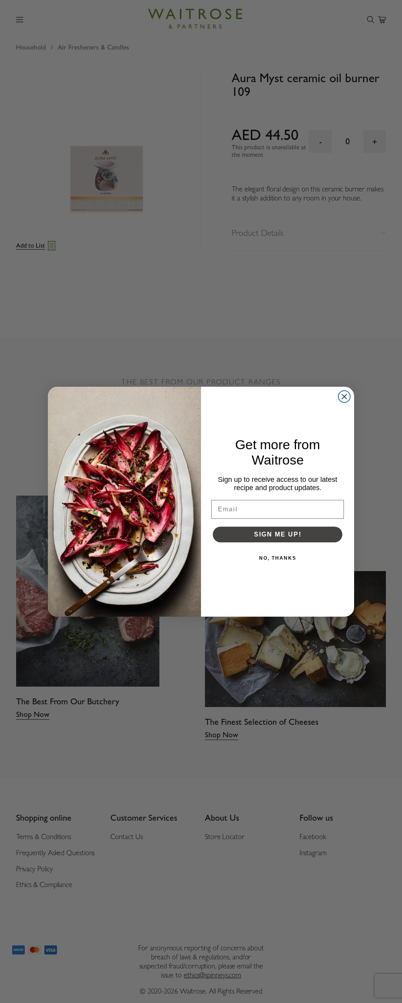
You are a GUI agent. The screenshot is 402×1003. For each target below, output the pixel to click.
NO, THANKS (277, 558)
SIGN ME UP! (278, 534)
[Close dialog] (344, 396)
